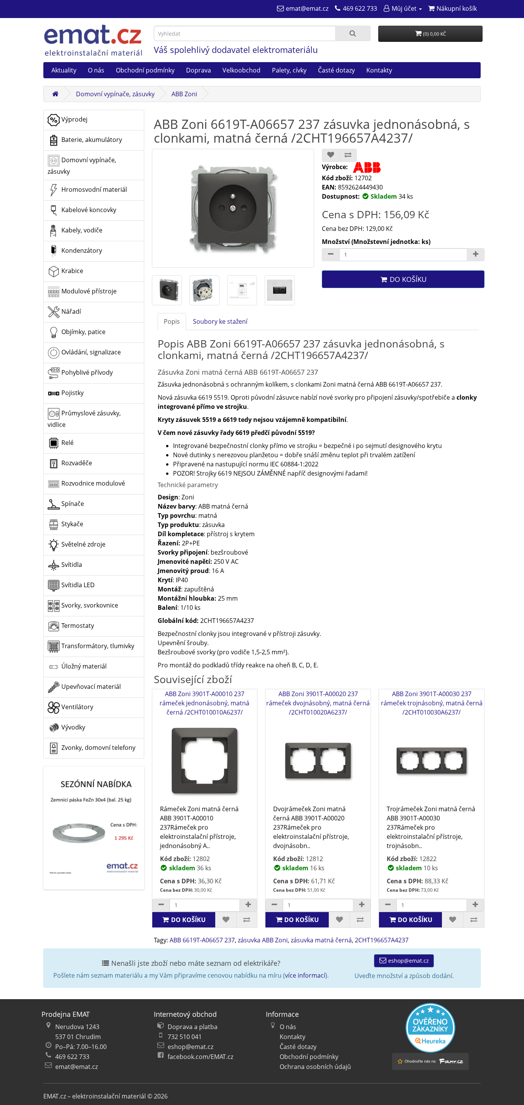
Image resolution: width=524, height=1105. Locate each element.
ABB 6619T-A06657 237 (202, 940)
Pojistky (72, 393)
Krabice (71, 271)
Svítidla (71, 564)
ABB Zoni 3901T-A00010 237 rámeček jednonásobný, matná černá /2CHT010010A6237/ (204, 703)
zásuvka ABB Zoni (263, 940)
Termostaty (77, 625)
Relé (67, 442)
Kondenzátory (81, 250)
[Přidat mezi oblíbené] (330, 155)
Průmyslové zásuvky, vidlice (84, 419)
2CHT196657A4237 (382, 940)
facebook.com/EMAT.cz (200, 1056)
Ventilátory (76, 707)
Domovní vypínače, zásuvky (115, 94)
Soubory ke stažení (220, 321)
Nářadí (70, 311)
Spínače (72, 503)
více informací (305, 975)
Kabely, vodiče (81, 230)
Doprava (198, 70)
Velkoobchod (241, 70)
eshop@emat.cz (408, 960)
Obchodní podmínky (145, 70)
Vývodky (72, 727)
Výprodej (73, 119)
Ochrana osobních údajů (315, 1066)
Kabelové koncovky (88, 210)
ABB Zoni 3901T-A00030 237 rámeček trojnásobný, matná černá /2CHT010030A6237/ (432, 703)
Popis (172, 321)
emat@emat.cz (76, 1066)
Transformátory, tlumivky (97, 646)
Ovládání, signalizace (90, 352)
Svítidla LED (77, 585)
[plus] (248, 905)
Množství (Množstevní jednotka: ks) (376, 241)
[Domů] (55, 94)
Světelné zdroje (82, 544)
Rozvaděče (76, 463)
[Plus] (475, 254)
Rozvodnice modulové (92, 483)
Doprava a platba (193, 1027)
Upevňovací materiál (90, 686)
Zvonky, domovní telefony (97, 747)
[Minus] (330, 254)
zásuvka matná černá (321, 940)
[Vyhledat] (353, 33)
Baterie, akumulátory (91, 139)
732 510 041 (185, 1037)
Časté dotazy (336, 70)
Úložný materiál (83, 666)
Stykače (71, 524)
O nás (96, 70)
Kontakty (379, 70)
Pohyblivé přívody (86, 372)
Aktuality (63, 70)
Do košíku (407, 279)
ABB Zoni (184, 94)
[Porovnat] (348, 155)
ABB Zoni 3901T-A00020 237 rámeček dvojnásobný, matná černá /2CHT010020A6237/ (318, 703)
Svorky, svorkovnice (89, 605)
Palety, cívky (289, 70)
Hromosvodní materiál (93, 189)
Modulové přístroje (88, 291)
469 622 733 (72, 1056)
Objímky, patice (82, 332)
